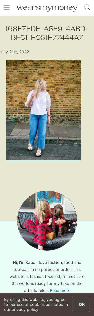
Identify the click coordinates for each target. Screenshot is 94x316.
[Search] (87, 7)
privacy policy (25, 309)
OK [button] (82, 304)
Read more (60, 290)
